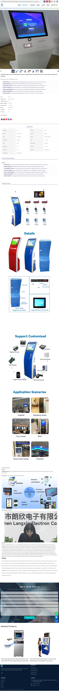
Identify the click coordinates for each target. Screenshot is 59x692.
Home (19, 5)
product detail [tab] (29, 126)
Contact (2, 687)
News (47, 5)
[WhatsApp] (2, 673)
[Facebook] (44, 1)
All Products (33, 667)
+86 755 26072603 (36, 683)
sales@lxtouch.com (36, 685)
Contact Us (54, 5)
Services (32, 5)
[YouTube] (50, 1)
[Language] (57, 1)
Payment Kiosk (33, 672)
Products (25, 5)
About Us (2, 680)
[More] (52, 1)
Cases (43, 5)
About (38, 5)
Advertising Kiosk (34, 668)
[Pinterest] (47, 1)
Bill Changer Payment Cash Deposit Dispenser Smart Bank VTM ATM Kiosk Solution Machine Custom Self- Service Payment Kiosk (15, 660)
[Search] (55, 1)
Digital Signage (34, 674)
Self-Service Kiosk (34, 670)
